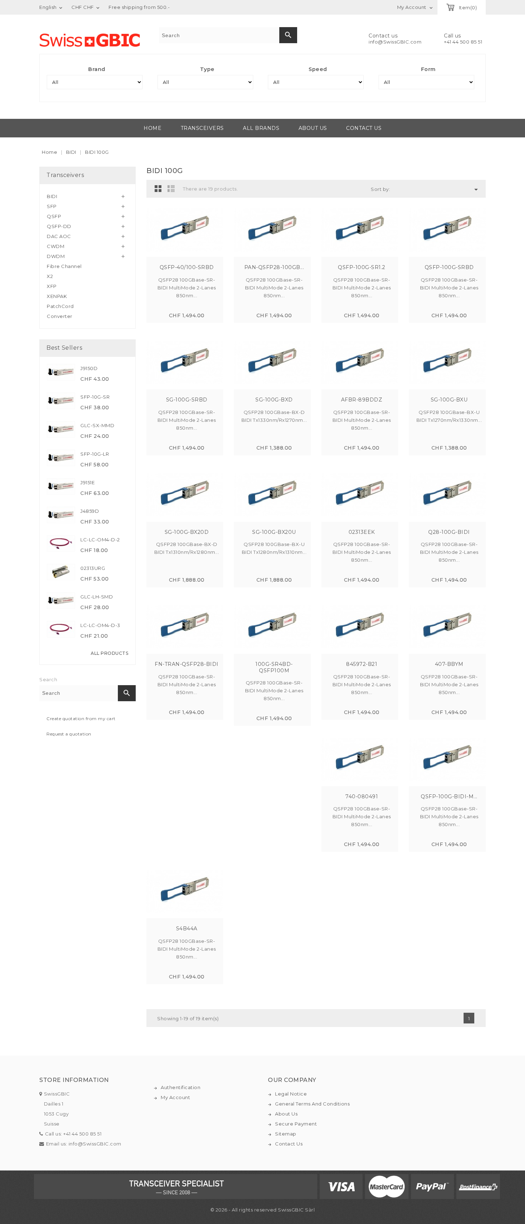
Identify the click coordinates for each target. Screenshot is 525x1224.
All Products (109, 653)
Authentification (180, 1087)
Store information (74, 1080)
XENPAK (57, 296)
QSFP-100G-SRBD (449, 267)
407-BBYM (449, 664)
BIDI (52, 196)
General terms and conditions (312, 1104)
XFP (52, 286)
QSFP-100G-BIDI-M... (449, 796)
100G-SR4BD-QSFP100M (274, 667)
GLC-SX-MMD (97, 425)
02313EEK (362, 532)
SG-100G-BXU (449, 399)
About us (313, 128)
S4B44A (187, 928)
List (171, 188)
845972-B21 (361, 664)
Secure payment (296, 1124)
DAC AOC (59, 236)
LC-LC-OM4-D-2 (100, 539)
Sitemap (285, 1134)
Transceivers (202, 128)
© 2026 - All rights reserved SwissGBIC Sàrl (262, 1210)
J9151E (87, 482)
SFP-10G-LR (94, 454)
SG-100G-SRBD (187, 399)
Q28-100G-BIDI (449, 532)
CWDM (55, 246)
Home (152, 128)
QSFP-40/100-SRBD (187, 267)
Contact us (363, 128)
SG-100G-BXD (274, 399)
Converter (59, 316)
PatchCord (60, 306)
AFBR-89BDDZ (361, 399)
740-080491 (361, 796)
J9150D (89, 368)
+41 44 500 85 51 (463, 42)
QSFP (54, 216)
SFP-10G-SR (95, 397)
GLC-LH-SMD (96, 597)
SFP (52, 206)
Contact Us (288, 1144)
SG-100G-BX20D (187, 532)
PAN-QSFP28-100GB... (274, 267)
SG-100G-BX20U (274, 532)
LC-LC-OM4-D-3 (100, 625)
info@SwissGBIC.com (395, 42)
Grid (158, 188)
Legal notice (291, 1094)
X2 (50, 276)
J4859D (89, 511)
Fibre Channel (64, 266)
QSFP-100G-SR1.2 (361, 267)
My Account (175, 1097)
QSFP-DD (59, 226)
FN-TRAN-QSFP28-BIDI (187, 664)
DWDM (56, 256)
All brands (261, 128)
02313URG (92, 568)
